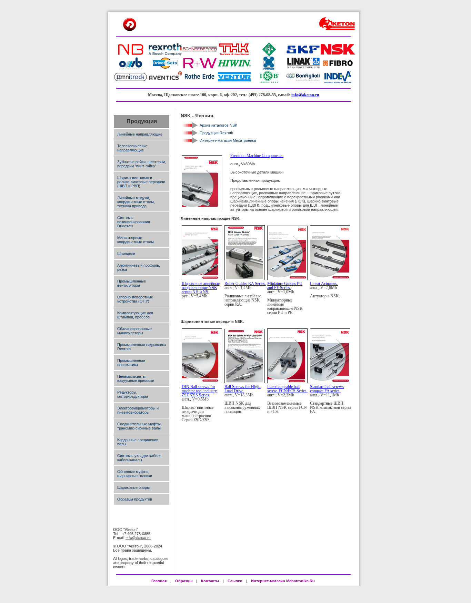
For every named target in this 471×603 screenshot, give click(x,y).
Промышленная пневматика (131, 362)
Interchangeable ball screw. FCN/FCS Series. (287, 388)
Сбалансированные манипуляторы (134, 331)
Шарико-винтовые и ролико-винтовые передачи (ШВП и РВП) (141, 182)
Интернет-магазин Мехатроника (228, 140)
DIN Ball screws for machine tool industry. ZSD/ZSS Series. (200, 390)
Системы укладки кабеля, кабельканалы (139, 458)
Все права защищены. (132, 550)
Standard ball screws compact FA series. (327, 388)
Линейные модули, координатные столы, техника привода (136, 202)
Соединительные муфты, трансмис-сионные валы (139, 426)
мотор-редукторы (132, 396)
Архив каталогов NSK (218, 125)
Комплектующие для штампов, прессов (135, 315)
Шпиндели (126, 253)
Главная (159, 581)
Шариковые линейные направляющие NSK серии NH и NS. (201, 287)
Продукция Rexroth (216, 133)
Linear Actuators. (324, 283)
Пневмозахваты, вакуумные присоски (135, 378)
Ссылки (235, 581)
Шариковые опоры (133, 487)
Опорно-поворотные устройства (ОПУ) (135, 299)
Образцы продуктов (134, 499)
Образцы (183, 581)
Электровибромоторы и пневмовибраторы (138, 410)
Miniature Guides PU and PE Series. (284, 285)
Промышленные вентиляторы (131, 283)
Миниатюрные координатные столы (135, 240)
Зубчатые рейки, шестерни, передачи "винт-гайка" (141, 164)
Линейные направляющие (139, 134)
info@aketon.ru (305, 94)
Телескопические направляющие (132, 148)
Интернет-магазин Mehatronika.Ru (283, 581)
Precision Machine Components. (256, 155)
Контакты (210, 581)
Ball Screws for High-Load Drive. (242, 388)
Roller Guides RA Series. (245, 283)
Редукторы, (127, 392)
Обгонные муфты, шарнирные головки (134, 473)
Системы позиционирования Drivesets (133, 222)
